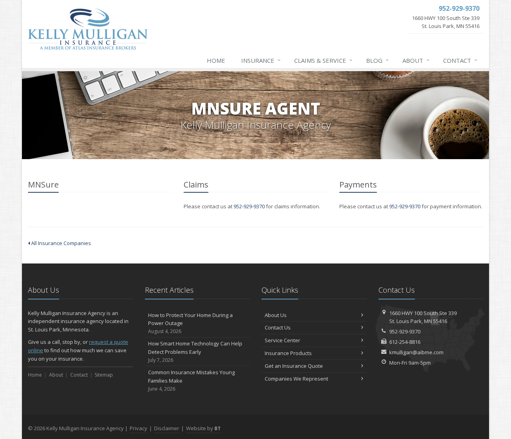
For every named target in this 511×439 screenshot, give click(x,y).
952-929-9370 (249, 206)
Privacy (138, 428)
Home (216, 60)
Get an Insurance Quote (294, 365)
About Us (276, 315)
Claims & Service (323, 60)
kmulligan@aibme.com (416, 352)
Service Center (282, 340)
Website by (203, 428)
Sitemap (104, 374)
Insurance (261, 60)
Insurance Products (288, 353)
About (416, 60)
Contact (460, 60)
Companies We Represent (296, 378)
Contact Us (278, 327)
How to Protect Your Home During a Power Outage (190, 323)
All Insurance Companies (60, 243)
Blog (377, 60)
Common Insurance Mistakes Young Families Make (191, 380)
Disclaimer (166, 428)
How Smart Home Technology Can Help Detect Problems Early (195, 351)
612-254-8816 (404, 341)
